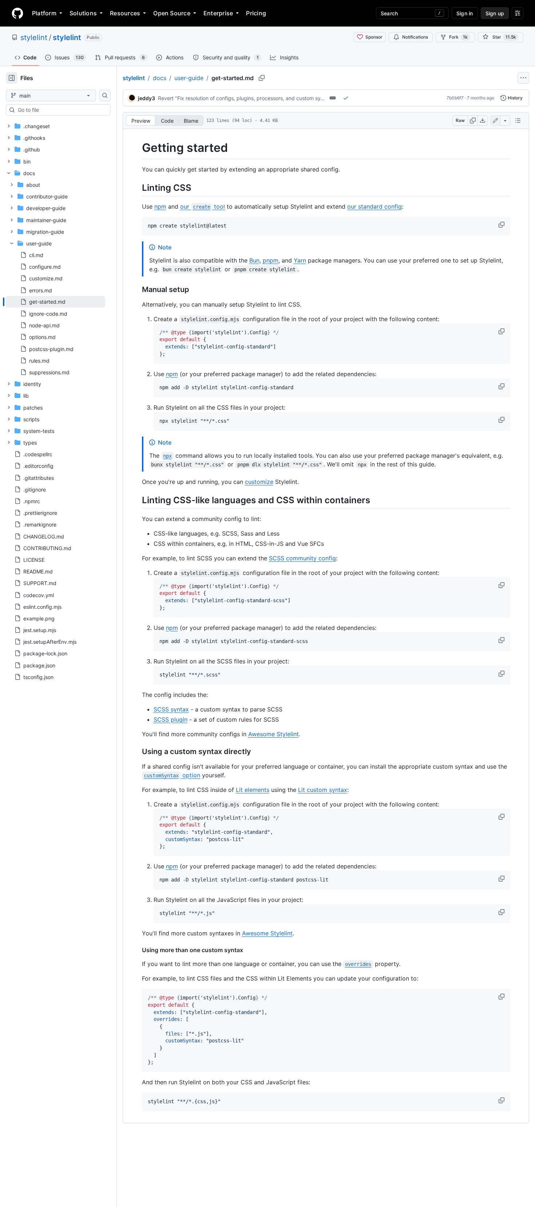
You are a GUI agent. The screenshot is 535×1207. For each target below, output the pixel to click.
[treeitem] (55, 302)
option (172, 775)
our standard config (374, 206)
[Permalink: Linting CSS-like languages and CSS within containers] (137, 500)
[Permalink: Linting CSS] (137, 187)
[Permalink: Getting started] (137, 148)
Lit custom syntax (322, 789)
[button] (502, 225)
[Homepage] (17, 13)
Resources (125, 13)
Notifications (415, 37)
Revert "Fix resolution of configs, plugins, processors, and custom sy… (241, 98)
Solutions (83, 13)
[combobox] (61, 109)
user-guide (188, 78)
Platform (44, 13)
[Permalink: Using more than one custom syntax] (137, 950)
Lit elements (252, 789)
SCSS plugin (170, 719)
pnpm (270, 260)
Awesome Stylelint (273, 734)
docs (159, 78)
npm (160, 206)
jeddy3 (146, 98)
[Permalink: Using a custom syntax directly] (137, 751)
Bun (254, 260)
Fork (458, 37)
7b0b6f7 (455, 97)
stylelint (33, 37)
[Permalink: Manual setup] (137, 289)
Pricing (256, 13)
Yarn (300, 260)
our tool (202, 206)
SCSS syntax (171, 709)
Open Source (171, 13)
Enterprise (218, 13)
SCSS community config (302, 558)
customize (259, 481)
